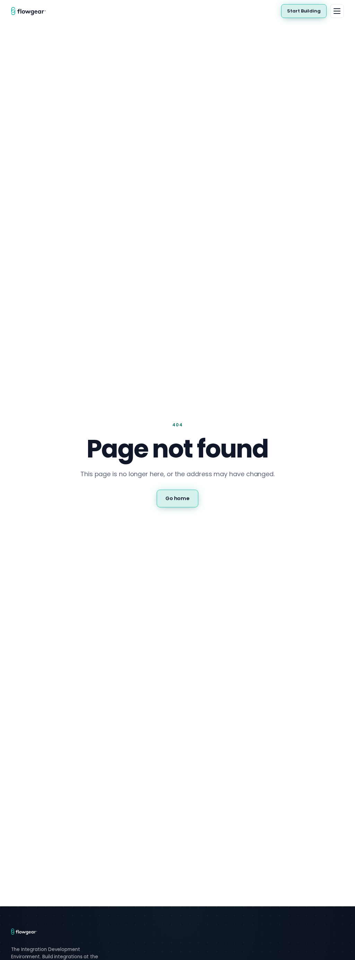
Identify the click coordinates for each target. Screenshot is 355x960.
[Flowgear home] (31, 11)
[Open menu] (337, 11)
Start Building (304, 11)
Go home (177, 498)
